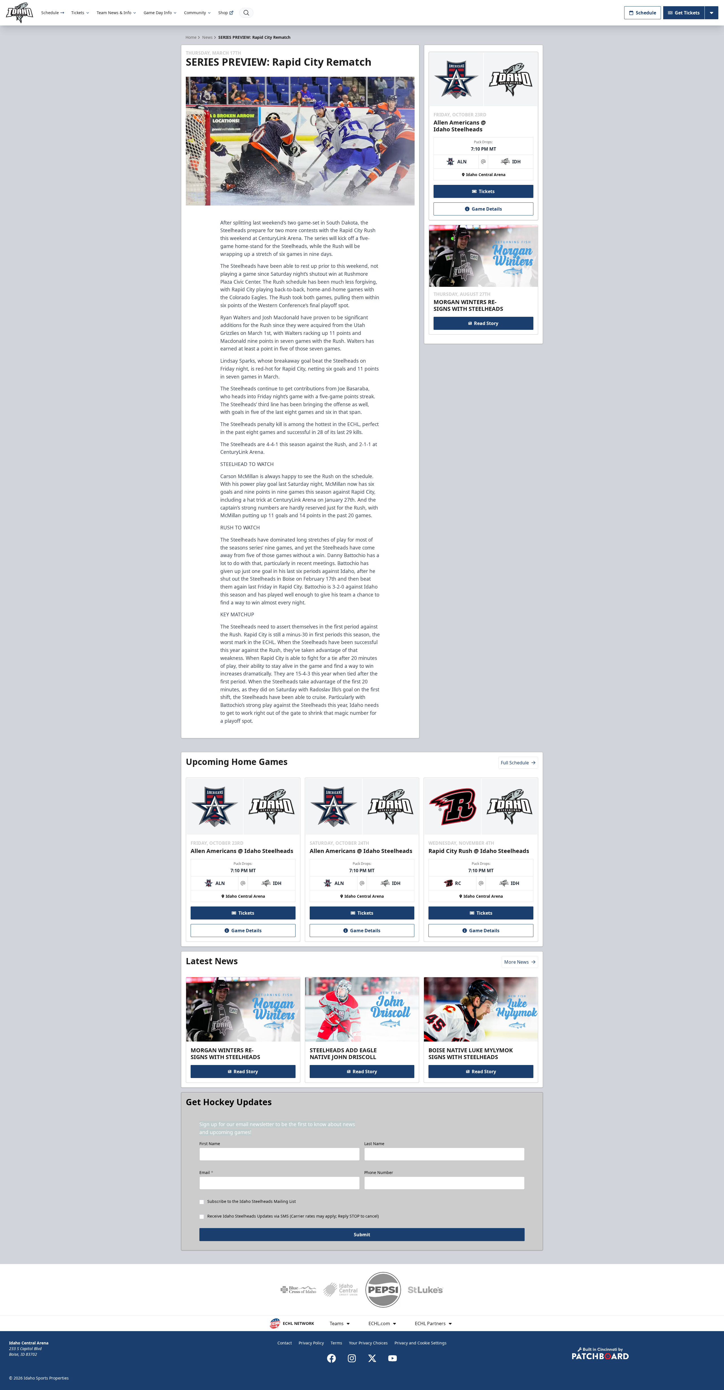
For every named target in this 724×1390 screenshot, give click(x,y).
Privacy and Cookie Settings (421, 1343)
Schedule (50, 12)
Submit (362, 1234)
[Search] (246, 13)
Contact (284, 1343)
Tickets (77, 12)
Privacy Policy (311, 1343)
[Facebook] (331, 1358)
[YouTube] (392, 1358)
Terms (336, 1343)
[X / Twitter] (372, 1358)
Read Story (486, 323)
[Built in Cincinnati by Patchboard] (600, 1353)
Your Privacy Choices (368, 1343)
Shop (223, 12)
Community (195, 12)
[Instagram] (352, 1358)
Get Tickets (687, 13)
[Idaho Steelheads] (19, 12)
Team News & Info (114, 12)
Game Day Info (158, 12)
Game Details (487, 209)
